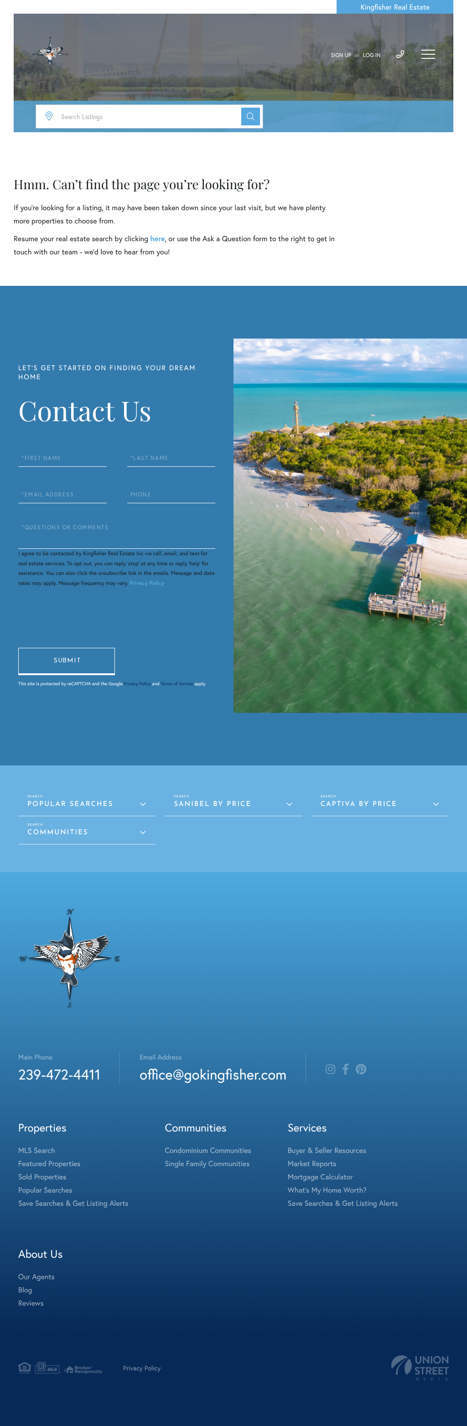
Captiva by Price (359, 804)
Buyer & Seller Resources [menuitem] (327, 1150)
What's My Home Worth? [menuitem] (327, 1190)
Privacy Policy (147, 583)
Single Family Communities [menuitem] (207, 1163)
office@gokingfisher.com (213, 1074)
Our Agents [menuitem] (36, 1276)
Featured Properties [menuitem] (49, 1163)
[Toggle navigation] (428, 54)
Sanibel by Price (212, 804)
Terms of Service (177, 684)
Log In (372, 55)
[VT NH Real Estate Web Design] (420, 1367)
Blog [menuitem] (25, 1290)
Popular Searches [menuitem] (45, 1190)
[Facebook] (345, 1069)
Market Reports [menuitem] (312, 1163)
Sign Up (341, 55)
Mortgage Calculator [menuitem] (320, 1177)
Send (66, 661)
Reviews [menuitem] (31, 1303)
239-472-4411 (59, 1074)
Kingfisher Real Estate (395, 7)
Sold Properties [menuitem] (42, 1177)
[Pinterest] (361, 1069)
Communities (57, 832)
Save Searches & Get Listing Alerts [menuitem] (73, 1203)
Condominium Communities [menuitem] (208, 1150)
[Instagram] (330, 1069)
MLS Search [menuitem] (36, 1150)
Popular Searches (70, 804)
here (157, 238)
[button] (250, 116)
